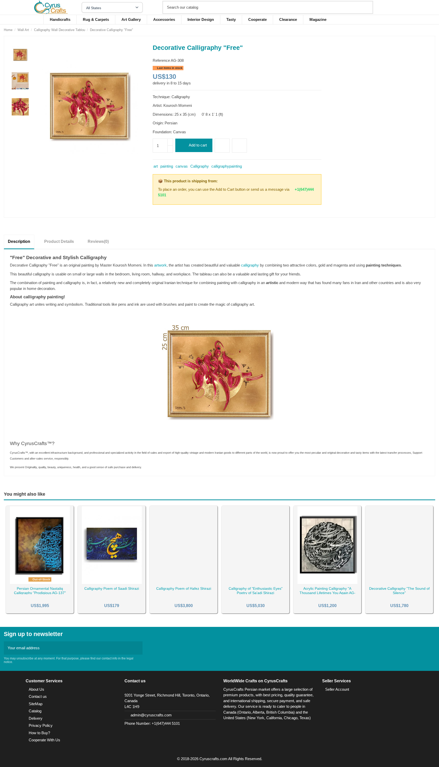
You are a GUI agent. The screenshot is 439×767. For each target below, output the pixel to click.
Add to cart (198, 145)
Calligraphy (199, 166)
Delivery (35, 718)
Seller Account (337, 689)
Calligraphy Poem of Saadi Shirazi (111, 588)
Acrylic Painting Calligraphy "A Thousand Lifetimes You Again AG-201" (327, 592)
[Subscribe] (137, 648)
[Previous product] (428, 30)
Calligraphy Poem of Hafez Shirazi (183, 588)
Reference (161, 60)
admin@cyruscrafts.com (151, 715)
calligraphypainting (226, 166)
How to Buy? (39, 733)
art (155, 166)
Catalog (35, 711)
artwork (160, 265)
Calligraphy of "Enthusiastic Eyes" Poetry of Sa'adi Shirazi (256, 590)
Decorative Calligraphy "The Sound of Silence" (399, 590)
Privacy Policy (41, 725)
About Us (36, 689)
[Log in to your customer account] (398, 7)
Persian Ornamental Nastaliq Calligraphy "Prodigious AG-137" (40, 590)
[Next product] (433, 30)
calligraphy (250, 265)
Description (19, 241)
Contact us (38, 696)
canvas (182, 166)
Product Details (59, 241)
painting (166, 166)
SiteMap (35, 704)
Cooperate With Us (44, 740)
